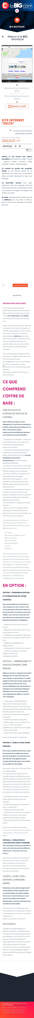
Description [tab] (17, 295)
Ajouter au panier (20, 285)
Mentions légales (20, 1005)
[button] (17, 10)
